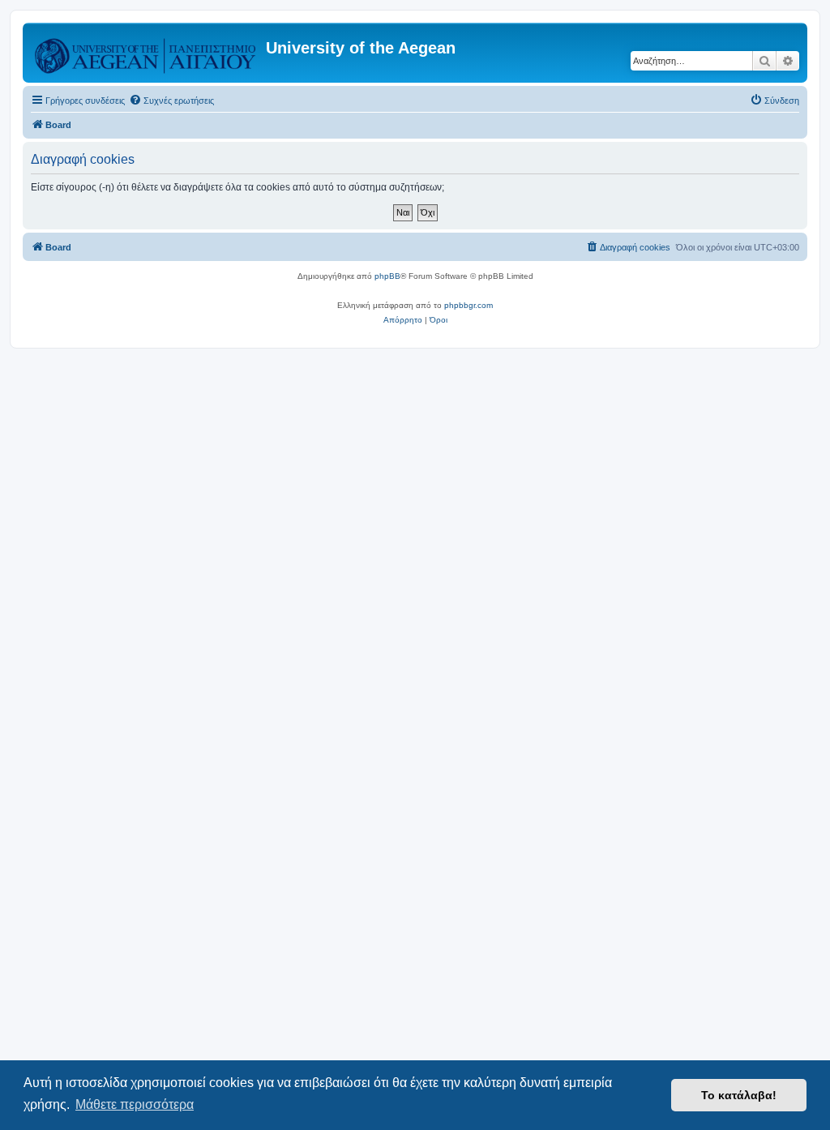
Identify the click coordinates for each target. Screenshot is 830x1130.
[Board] (146, 53)
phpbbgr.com (468, 305)
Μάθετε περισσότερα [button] (134, 1104)
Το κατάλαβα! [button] (739, 1095)
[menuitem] (171, 100)
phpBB (387, 276)
